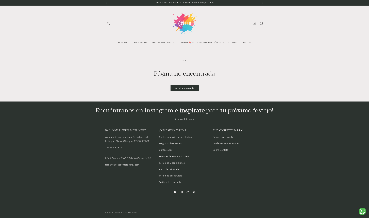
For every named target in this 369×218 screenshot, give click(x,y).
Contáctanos (166, 150)
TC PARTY (116, 212)
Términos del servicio (170, 175)
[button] (108, 23)
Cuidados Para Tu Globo (226, 143)
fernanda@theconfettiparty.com (122, 165)
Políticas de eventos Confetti (174, 156)
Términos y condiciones (172, 163)
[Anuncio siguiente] (263, 2)
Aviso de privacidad (169, 169)
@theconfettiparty (184, 119)
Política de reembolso (170, 182)
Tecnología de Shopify (129, 212)
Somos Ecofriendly (223, 137)
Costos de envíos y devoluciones (176, 137)
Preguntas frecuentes (170, 143)
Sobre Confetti (220, 150)
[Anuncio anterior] (106, 2)
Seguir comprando (184, 88)
